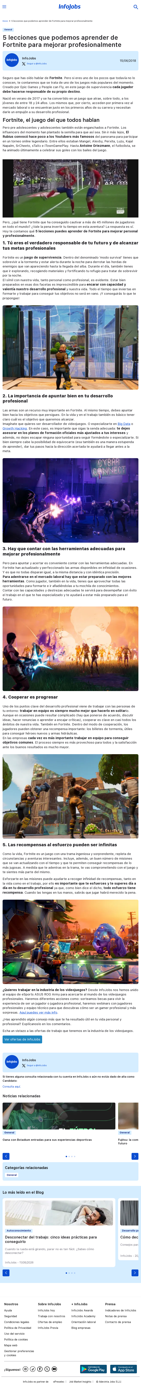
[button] (6, 1156)
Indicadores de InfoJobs (120, 1310)
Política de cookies (16, 1339)
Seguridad (10, 1316)
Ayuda (8, 1310)
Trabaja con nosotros (51, 1316)
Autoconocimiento (19, 1230)
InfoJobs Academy (83, 1316)
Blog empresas (80, 1328)
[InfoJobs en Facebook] (40, 1369)
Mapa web (10, 1345)
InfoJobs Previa (48, 1328)
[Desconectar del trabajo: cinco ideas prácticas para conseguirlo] (59, 1224)
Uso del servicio (14, 1333)
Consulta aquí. (12, 1086)
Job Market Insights (80, 1381)
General (8, 29)
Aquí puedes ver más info (38, 1012)
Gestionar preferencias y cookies (19, 1353)
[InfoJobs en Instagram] (26, 1369)
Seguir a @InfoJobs (37, 63)
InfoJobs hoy (46, 1310)
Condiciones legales (16, 1322)
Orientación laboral (83, 1322)
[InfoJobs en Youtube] (54, 1369)
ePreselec (58, 1381)
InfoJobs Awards (82, 1310)
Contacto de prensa (118, 1322)
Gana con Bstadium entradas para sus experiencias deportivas (47, 1139)
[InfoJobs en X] (47, 1369)
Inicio (5, 21)
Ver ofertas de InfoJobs (22, 1039)
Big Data (124, 424)
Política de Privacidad (17, 1328)
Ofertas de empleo (50, 1322)
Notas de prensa (116, 1316)
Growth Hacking (15, 428)
